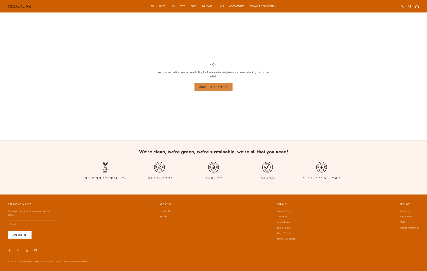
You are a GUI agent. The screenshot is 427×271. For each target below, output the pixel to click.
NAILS (221, 6)
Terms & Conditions (286, 238)
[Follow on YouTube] (35, 250)
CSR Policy (282, 216)
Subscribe (20, 234)
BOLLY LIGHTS (158, 6)
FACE (193, 6)
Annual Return (283, 222)
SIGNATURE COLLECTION (263, 6)
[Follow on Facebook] (9, 250)
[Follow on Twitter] (18, 250)
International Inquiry (409, 227)
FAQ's (403, 222)
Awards (163, 216)
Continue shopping (213, 87)
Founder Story (166, 211)
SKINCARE (206, 6)
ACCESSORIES (236, 6)
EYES (182, 6)
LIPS (172, 6)
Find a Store (406, 216)
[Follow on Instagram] (27, 250)
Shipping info (283, 227)
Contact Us (405, 211)
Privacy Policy (284, 211)
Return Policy (283, 233)
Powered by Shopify (76, 261)
